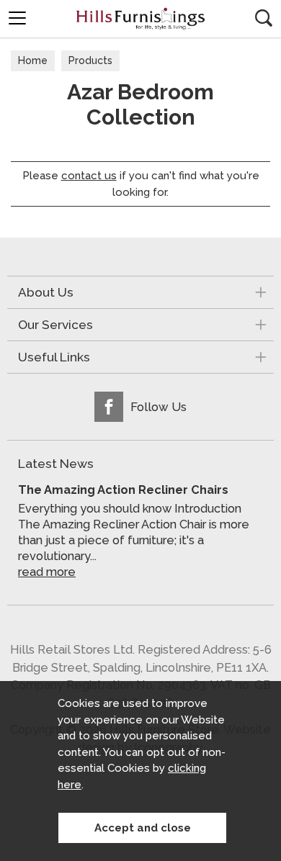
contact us (89, 175)
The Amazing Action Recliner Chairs (123, 489)
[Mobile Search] (263, 18)
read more (47, 572)
